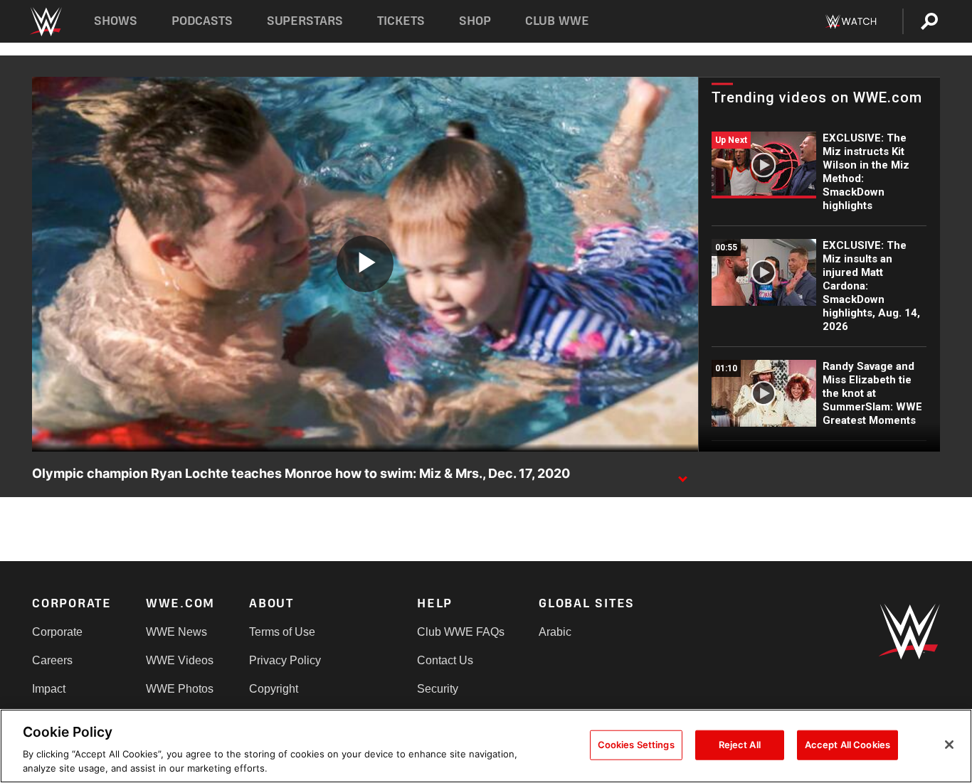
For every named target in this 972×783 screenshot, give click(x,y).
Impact (48, 689)
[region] (486, 746)
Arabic (555, 632)
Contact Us (445, 660)
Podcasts (202, 21)
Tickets (401, 21)
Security (437, 689)
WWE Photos (179, 689)
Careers (52, 660)
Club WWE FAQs (461, 632)
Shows (115, 21)
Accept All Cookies (847, 744)
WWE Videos (179, 660)
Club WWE (557, 21)
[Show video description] (682, 474)
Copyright (273, 689)
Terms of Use (282, 632)
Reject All (740, 744)
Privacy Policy (285, 660)
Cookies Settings (636, 744)
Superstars (305, 21)
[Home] (45, 21)
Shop (475, 21)
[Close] (949, 744)
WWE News (176, 632)
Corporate (57, 632)
